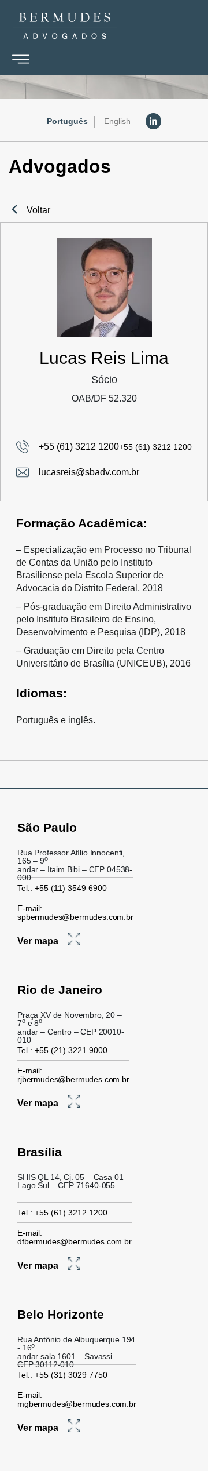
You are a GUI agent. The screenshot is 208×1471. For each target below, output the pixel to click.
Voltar (38, 210)
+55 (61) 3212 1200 (79, 447)
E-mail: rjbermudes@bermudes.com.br (73, 1074)
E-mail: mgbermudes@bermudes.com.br (76, 1399)
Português (67, 121)
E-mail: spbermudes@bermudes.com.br (75, 912)
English (117, 121)
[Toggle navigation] (20, 59)
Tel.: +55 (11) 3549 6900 (62, 888)
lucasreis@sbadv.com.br (89, 472)
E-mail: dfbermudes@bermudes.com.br (74, 1237)
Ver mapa (37, 941)
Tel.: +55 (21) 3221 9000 (62, 1050)
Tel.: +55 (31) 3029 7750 (62, 1375)
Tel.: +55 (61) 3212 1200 (62, 1212)
